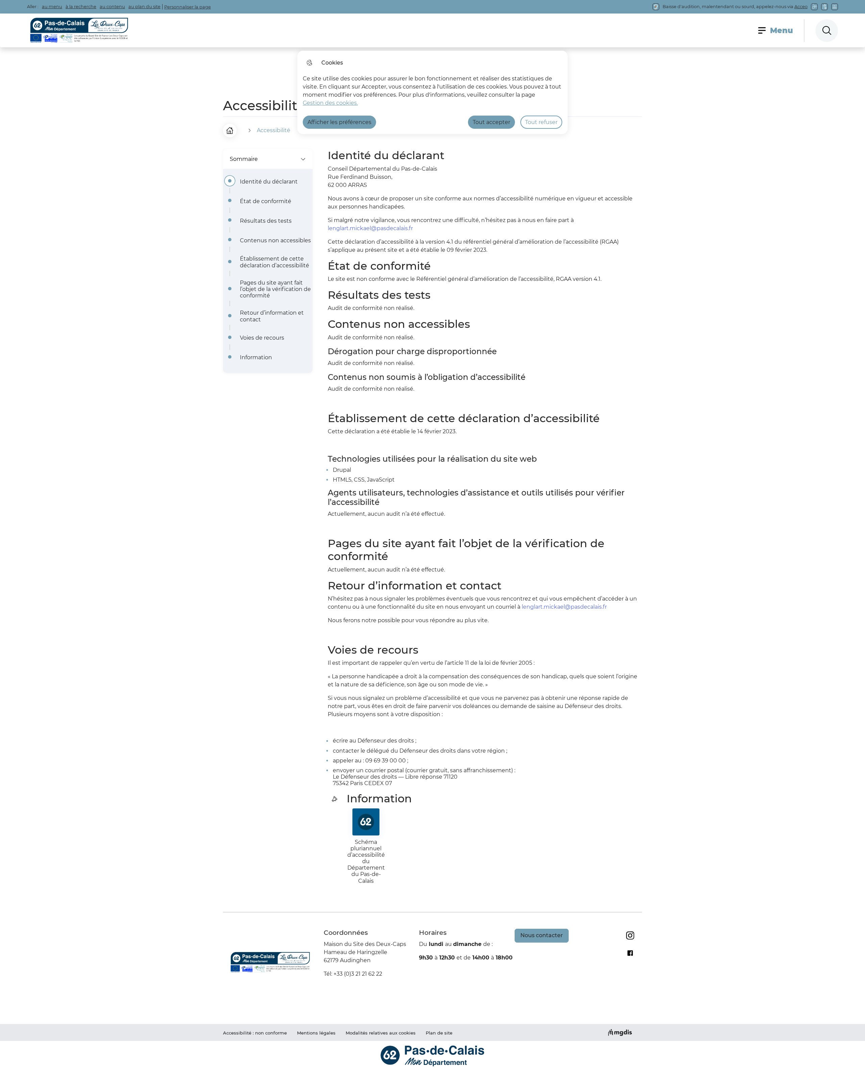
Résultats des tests (266, 221)
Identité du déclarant (269, 181)
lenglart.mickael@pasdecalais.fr (370, 228)
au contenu (112, 6)
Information (256, 357)
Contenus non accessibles (275, 240)
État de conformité (265, 201)
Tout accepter (491, 122)
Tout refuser (541, 122)
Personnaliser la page (187, 6)
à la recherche (81, 6)
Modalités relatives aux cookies (381, 1033)
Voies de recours (262, 338)
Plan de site (439, 1033)
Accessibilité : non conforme (255, 1033)
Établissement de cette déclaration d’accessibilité (274, 262)
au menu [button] (52, 6)
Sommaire (244, 159)
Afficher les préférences (339, 122)
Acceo (801, 6)
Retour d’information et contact (272, 316)
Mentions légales (316, 1033)
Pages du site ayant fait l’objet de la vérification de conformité (275, 289)
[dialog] (432, 92)
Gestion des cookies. (330, 103)
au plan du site (144, 6)
